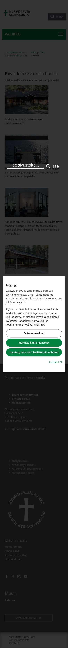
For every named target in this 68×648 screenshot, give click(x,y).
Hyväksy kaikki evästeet (34, 343)
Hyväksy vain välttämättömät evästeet (34, 352)
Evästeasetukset (34, 333)
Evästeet (56, 362)
